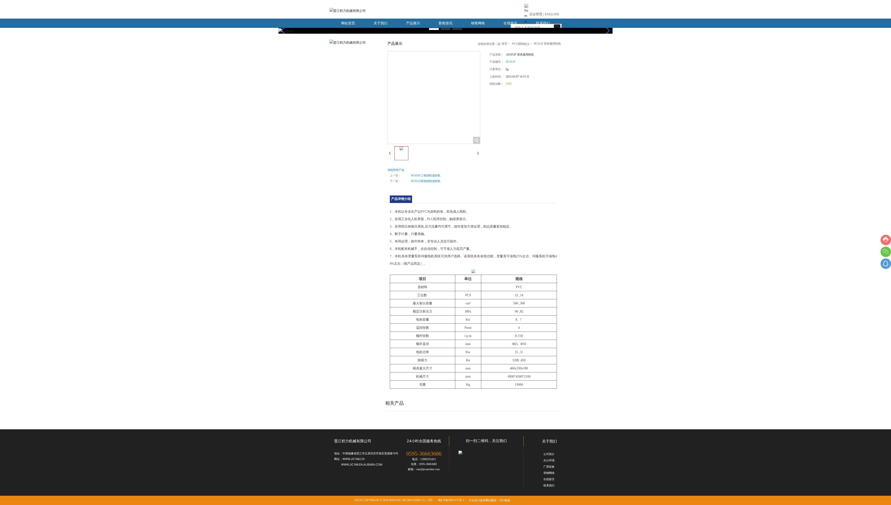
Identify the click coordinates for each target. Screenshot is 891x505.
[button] (434, 29)
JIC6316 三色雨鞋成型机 (425, 175)
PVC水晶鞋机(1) (350, 97)
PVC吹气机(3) (349, 86)
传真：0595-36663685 (424, 464)
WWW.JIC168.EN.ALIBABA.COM (361, 464)
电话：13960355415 (424, 459)
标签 (507, 500)
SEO (502, 500)
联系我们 (549, 485)
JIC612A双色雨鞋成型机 (425, 181)
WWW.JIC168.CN (353, 459)
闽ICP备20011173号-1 (451, 500)
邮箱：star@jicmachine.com (424, 469)
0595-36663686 (424, 454)
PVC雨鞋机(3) (349, 62)
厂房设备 (549, 466)
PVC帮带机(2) (349, 74)
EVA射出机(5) (349, 51)
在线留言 (549, 479)
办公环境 (549, 460)
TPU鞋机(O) (347, 109)
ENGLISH (552, 14)
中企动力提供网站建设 (483, 500)
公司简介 (549, 454)
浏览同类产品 (395, 170)
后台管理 (535, 14)
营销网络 (549, 473)
